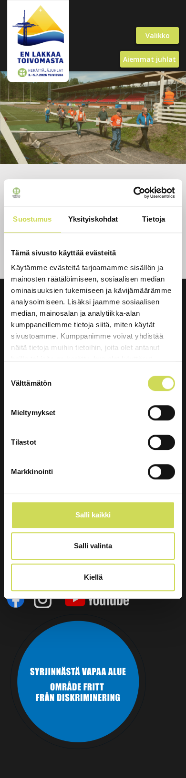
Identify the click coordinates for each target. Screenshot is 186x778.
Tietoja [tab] (153, 219)
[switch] (161, 412)
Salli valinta (93, 546)
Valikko (157, 35)
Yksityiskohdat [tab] (93, 219)
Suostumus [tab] (32, 219)
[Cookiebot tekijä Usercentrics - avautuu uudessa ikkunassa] (134, 192)
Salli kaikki (93, 515)
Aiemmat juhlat (149, 59)
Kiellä (93, 577)
